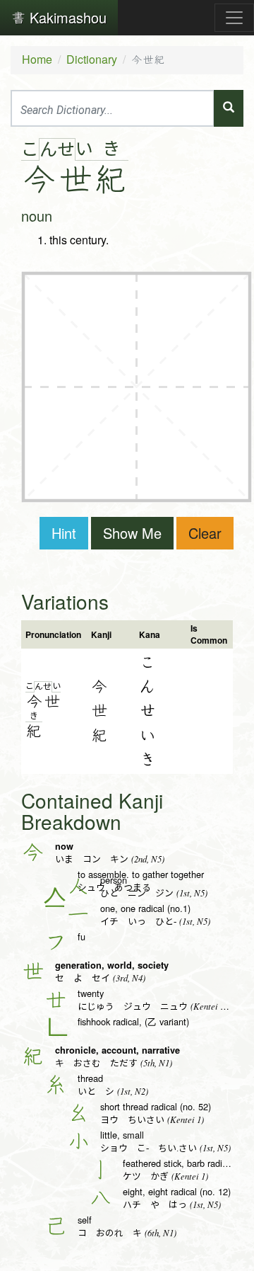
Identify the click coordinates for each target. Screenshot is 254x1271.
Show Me (132, 533)
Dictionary (91, 59)
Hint (64, 533)
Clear (205, 533)
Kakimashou (66, 17)
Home (37, 59)
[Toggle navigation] (234, 18)
